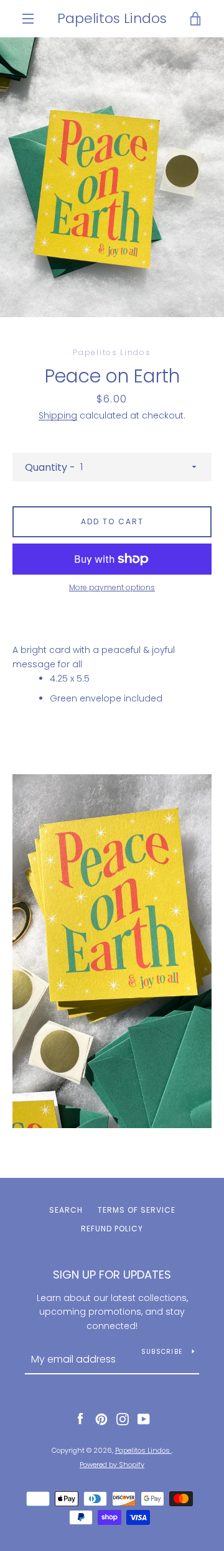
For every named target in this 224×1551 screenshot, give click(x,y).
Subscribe (161, 1351)
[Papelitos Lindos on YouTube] (144, 1418)
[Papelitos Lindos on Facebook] (80, 1418)
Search (66, 1210)
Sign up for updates (112, 1274)
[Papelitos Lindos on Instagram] (122, 1418)
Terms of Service (136, 1210)
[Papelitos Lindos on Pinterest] (101, 1418)
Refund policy (112, 1228)
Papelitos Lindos (112, 19)
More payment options (112, 587)
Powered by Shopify (112, 1465)
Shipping (58, 415)
